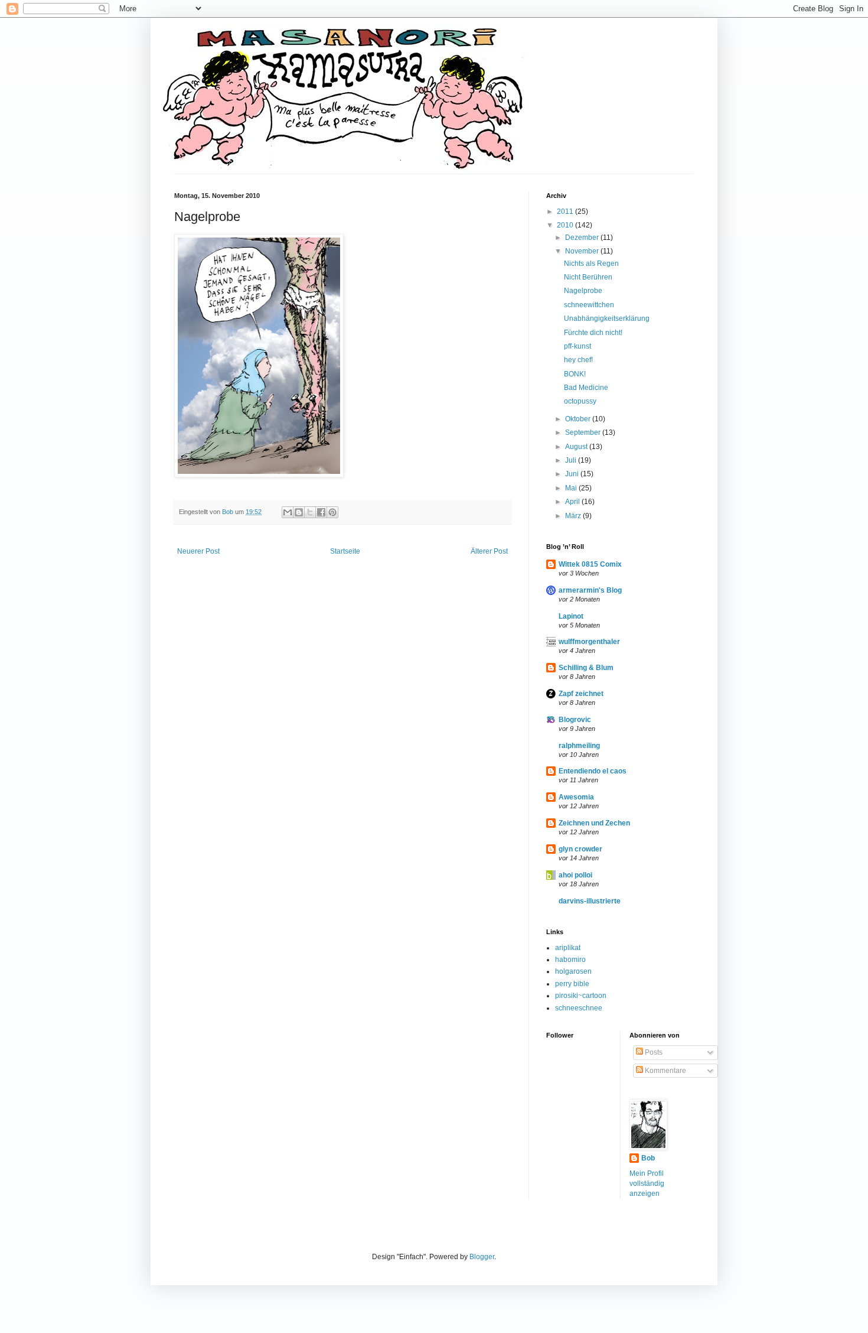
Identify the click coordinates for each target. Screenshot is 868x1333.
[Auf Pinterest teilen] (332, 512)
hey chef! (578, 360)
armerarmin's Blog (590, 590)
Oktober (578, 419)
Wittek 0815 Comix (590, 564)
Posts (653, 1052)
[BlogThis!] (299, 512)
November (583, 251)
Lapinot (571, 616)
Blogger (481, 1257)
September (583, 432)
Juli (571, 460)
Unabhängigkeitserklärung (607, 318)
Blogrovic (575, 720)
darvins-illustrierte (590, 901)
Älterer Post (489, 551)
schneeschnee (578, 1008)
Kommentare (664, 1071)
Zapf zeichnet (581, 694)
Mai (572, 488)
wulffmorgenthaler (589, 642)
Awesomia (576, 797)
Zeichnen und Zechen (594, 823)
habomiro (570, 959)
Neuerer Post (198, 551)
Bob (648, 1158)
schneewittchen (589, 305)
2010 (566, 225)
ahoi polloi (575, 875)
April (573, 502)
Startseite (345, 551)
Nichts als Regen (591, 263)
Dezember (583, 237)
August (577, 447)
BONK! (575, 374)
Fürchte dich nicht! (593, 333)
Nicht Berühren (588, 277)
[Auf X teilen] (310, 512)
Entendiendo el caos (592, 771)
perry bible (572, 984)
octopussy (580, 401)
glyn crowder (580, 849)
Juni (572, 474)
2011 (566, 211)
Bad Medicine (586, 387)
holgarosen (573, 971)
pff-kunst (577, 346)
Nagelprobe (583, 291)
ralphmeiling (579, 746)
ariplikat (567, 948)
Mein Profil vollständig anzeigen (646, 1183)
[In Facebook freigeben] (321, 512)
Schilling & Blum (586, 668)
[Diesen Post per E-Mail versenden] (287, 512)
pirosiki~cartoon (580, 995)
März (574, 516)
